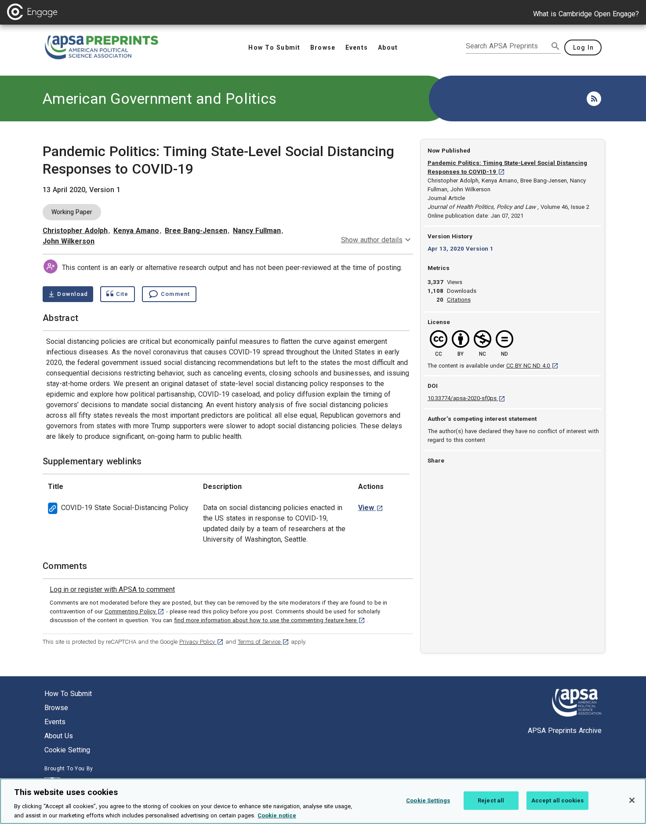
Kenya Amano (136, 230)
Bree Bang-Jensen (196, 230)
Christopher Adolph (75, 230)
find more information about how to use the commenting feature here (269, 620)
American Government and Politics (159, 98)
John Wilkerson (68, 241)
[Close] (632, 800)
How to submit (68, 693)
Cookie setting (67, 750)
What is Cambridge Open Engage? (586, 14)
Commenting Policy (134, 611)
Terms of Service (263, 641)
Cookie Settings (428, 800)
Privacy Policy (201, 641)
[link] (112, 589)
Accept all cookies (557, 800)
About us (58, 736)
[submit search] (555, 46)
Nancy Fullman (257, 230)
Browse (56, 708)
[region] (323, 801)
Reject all (491, 800)
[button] (459, 299)
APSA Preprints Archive (565, 730)
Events (54, 722)
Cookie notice (277, 815)
